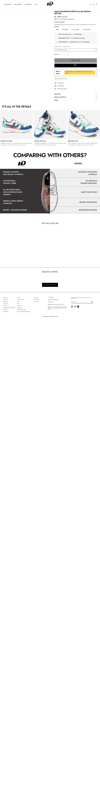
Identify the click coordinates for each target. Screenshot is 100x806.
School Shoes (36, 297)
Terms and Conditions (20, 299)
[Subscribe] (92, 302)
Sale (36, 4)
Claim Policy (5, 305)
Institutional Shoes (37, 299)
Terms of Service (5, 303)
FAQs (18, 303)
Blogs (18, 301)
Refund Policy (5, 299)
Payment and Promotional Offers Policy (23, 311)
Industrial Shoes (36, 301)
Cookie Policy (19, 305)
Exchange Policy (5, 311)
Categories (7, 4)
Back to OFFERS (51, 284)
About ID (18, 297)
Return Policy (74, 72)
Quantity (56, 54)
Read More (56, 26)
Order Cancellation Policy (21, 309)
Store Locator (19, 307)
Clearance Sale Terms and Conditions (9, 307)
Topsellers (28, 4)
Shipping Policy (5, 301)
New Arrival (18, 4)
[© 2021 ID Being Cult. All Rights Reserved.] (72, 307)
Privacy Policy (5, 297)
